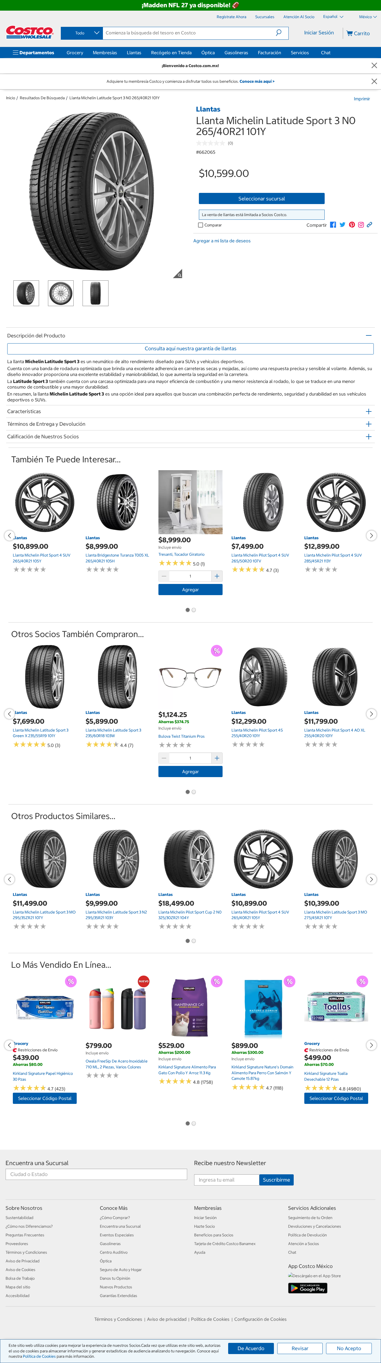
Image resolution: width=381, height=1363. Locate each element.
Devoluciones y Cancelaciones (314, 1226)
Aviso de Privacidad (23, 1260)
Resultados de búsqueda (42, 97)
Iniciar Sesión (319, 32)
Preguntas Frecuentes (25, 1234)
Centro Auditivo (113, 1252)
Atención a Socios (303, 1243)
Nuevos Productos (116, 1286)
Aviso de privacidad (167, 1319)
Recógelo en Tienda (171, 52)
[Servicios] (310, 52)
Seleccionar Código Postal (44, 1098)
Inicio (10, 97)
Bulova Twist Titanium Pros (181, 736)
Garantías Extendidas (118, 1295)
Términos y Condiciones (26, 1252)
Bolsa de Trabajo (20, 1278)
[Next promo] (371, 535)
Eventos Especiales (117, 1234)
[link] (333, 224)
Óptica (208, 52)
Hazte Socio (204, 1226)
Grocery (75, 52)
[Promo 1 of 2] (187, 610)
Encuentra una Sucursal (37, 1163)
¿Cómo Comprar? (115, 1217)
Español (330, 16)
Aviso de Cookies (20, 1269)
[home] (30, 32)
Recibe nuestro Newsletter (230, 1163)
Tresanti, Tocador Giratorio (181, 554)
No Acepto (349, 1348)
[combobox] (81, 33)
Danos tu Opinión (115, 1278)
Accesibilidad (18, 1295)
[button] (282, 32)
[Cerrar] (374, 65)
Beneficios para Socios (213, 1234)
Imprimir (362, 98)
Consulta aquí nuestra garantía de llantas (191, 348)
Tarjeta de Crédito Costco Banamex (224, 1243)
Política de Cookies (39, 1356)
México (365, 16)
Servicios (300, 52)
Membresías (105, 52)
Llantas (134, 52)
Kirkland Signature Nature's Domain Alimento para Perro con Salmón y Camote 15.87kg (262, 1072)
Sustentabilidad (19, 1217)
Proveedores (17, 1243)
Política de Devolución (307, 1234)
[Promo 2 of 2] (193, 610)
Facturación (269, 52)
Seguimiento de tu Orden (310, 1217)
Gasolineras (236, 52)
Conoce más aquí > (257, 81)
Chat (326, 52)
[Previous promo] (9, 535)
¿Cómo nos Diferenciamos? (29, 1226)
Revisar (300, 1348)
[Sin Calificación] (212, 143)
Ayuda (199, 1252)
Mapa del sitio (18, 1286)
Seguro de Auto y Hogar (121, 1269)
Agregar (190, 589)
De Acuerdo (251, 1348)
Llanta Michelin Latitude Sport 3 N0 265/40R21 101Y (114, 97)
